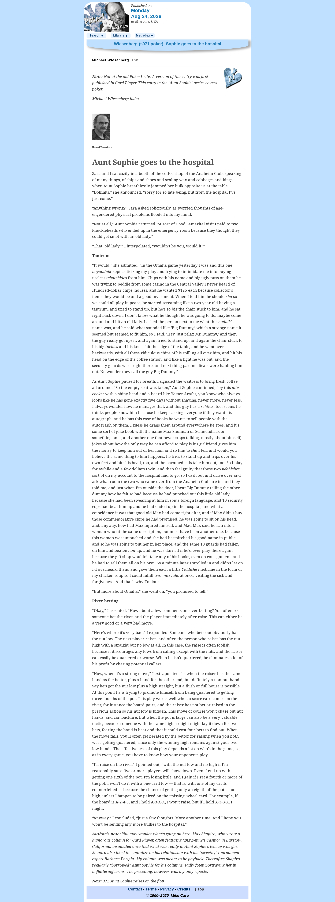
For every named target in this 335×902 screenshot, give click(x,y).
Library (120, 35)
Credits (183, 889)
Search (96, 35)
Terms (151, 889)
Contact (135, 889)
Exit (135, 60)
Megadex (145, 35)
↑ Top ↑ (199, 889)
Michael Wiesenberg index (116, 98)
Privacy (167, 889)
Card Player (125, 82)
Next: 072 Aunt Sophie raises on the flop (128, 881)
